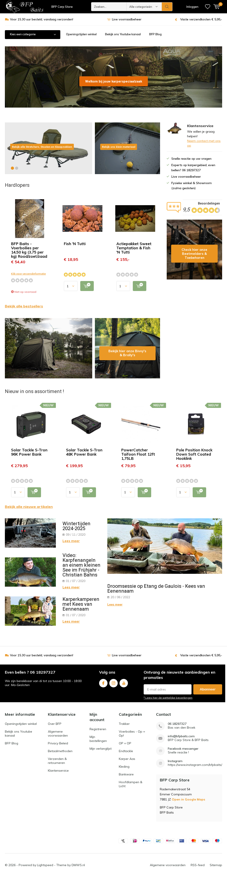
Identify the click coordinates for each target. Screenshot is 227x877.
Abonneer (208, 689)
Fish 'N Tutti (75, 243)
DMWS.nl (78, 865)
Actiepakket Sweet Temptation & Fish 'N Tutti (133, 247)
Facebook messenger (183, 749)
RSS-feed (198, 865)
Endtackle (126, 751)
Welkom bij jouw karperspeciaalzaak (113, 81)
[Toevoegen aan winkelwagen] (87, 286)
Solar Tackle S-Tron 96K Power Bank (29, 452)
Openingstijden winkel (81, 34)
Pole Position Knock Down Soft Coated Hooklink (194, 454)
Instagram (113, 683)
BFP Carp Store (62, 6)
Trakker (124, 724)
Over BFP (54, 724)
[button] (12, 168)
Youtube (123, 683)
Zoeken (167, 6)
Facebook (103, 683)
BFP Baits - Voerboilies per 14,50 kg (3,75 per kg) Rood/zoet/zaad (29, 250)
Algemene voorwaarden (58, 733)
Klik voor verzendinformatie (28, 273)
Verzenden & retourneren (57, 761)
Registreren (98, 729)
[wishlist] (207, 6)
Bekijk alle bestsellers (24, 306)
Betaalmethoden (60, 751)
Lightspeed (45, 865)
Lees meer (71, 541)
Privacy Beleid (58, 743)
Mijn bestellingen (98, 739)
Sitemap (216, 865)
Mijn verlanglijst (101, 749)
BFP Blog (155, 34)
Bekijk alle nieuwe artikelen (29, 506)
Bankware (126, 774)
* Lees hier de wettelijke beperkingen (168, 697)
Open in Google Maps (188, 799)
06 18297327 (177, 724)
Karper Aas (127, 759)
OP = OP (125, 743)
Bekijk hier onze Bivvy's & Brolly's (127, 348)
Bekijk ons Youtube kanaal (123, 34)
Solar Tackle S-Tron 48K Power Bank (84, 452)
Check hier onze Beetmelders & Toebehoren (194, 249)
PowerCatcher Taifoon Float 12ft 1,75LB (138, 454)
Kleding (124, 767)
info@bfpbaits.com (181, 736)
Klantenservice (58, 771)
